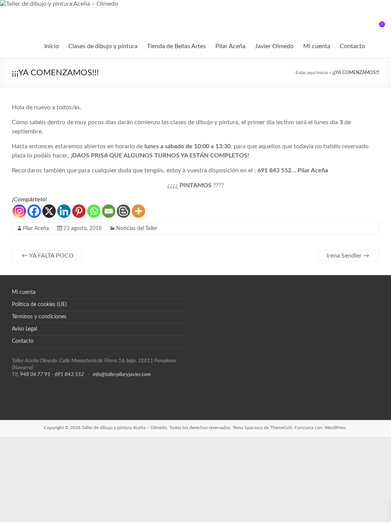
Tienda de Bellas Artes (176, 46)
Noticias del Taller (136, 228)
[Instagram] (19, 211)
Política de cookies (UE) (39, 304)
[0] (377, 27)
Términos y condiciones (39, 316)
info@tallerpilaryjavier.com (122, 374)
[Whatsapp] (93, 211)
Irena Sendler (347, 256)
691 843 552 (69, 374)
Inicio (51, 46)
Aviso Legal (24, 329)
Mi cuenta (316, 46)
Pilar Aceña (230, 46)
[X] (49, 211)
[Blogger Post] (123, 211)
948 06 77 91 (35, 374)
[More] (138, 211)
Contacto (352, 46)
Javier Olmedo (274, 46)
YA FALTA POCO (48, 256)
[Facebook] (34, 211)
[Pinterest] (79, 211)
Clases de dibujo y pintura (102, 46)
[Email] (108, 211)
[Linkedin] (64, 211)
